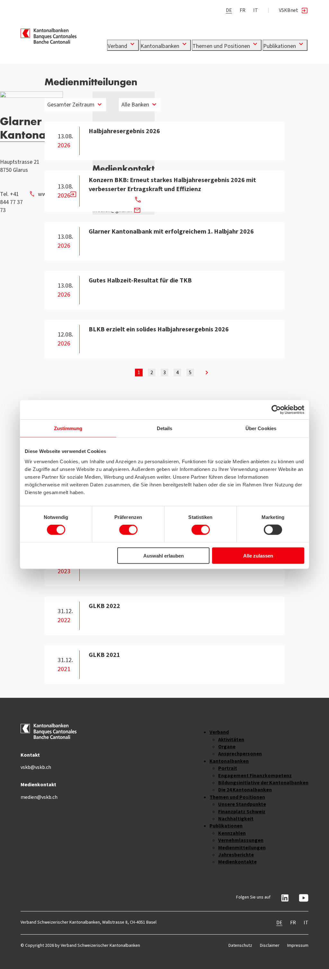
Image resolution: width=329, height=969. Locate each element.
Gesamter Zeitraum (70, 104)
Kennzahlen (232, 833)
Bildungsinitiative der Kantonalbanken (263, 782)
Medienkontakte (237, 861)
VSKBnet (288, 10)
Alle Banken (135, 104)
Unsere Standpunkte (242, 804)
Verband (118, 46)
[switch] (128, 530)
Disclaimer (270, 945)
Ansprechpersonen (240, 753)
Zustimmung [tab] (68, 428)
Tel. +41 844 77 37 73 (11, 202)
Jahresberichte (236, 854)
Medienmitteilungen (242, 847)
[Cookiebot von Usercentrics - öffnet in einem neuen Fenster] (276, 410)
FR (242, 10)
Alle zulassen (258, 555)
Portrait (227, 768)
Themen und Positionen (221, 46)
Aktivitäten (231, 739)
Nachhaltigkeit (235, 818)
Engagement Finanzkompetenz (255, 775)
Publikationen (280, 46)
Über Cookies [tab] (260, 428)
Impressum (297, 945)
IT (255, 10)
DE (229, 10)
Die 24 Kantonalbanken (245, 789)
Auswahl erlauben (163, 555)
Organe (227, 746)
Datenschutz (240, 945)
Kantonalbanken (160, 46)
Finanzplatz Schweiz (241, 811)
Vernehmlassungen (240, 840)
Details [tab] (165, 428)
